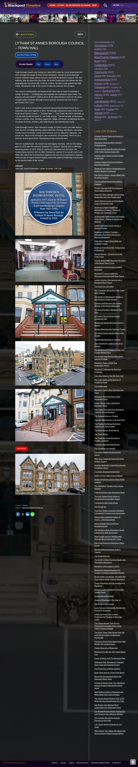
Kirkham (98, 98)
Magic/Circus (117, 106)
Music (99, 109)
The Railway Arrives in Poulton (106, 416)
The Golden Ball (100, 386)
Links (71, 763)
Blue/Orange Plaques (78, 5)
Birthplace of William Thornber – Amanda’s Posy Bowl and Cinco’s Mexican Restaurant (107, 234)
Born (100, 61)
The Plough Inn (100, 507)
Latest (60, 5)
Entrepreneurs (105, 79)
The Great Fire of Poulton (104, 287)
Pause (47, 64)
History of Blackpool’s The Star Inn (107, 600)
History (101, 94)
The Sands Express (102, 556)
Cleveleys (101, 69)
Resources (82, 763)
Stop (56, 64)
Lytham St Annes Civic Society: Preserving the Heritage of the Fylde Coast (108, 616)
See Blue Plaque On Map (26, 55)
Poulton (112, 109)
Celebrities (104, 65)
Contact (116, 763)
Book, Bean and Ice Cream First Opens (109, 673)
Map (94, 5)
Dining (100, 75)
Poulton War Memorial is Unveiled (107, 340)
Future (97, 91)
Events (101, 83)
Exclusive (114, 84)
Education (114, 76)
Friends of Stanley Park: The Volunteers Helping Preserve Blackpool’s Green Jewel (109, 685)
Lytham (101, 105)
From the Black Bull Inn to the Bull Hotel (109, 420)
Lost (121, 102)
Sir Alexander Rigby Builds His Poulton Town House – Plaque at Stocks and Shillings (109, 219)
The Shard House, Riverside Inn (106, 430)
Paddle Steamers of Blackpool (106, 648)
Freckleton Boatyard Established (106, 472)
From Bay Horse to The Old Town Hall (108, 376)
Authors (100, 49)
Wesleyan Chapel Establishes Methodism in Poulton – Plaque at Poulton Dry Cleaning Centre (107, 210)
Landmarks (105, 101)
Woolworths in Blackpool (103, 596)
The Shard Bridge (101, 434)
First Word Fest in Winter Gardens (107, 669)
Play (38, 64)
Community (104, 72)
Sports (100, 117)
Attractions (103, 45)
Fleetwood (102, 87)
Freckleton (116, 87)
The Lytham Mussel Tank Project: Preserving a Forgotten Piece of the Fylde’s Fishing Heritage (107, 626)
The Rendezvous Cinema (104, 604)
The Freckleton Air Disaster (104, 448)
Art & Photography (104, 42)
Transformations (100, 763)
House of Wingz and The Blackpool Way (109, 658)
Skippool (113, 113)
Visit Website (21, 448)
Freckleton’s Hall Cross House (106, 503)
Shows (101, 112)
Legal (63, 763)
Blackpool (105, 53)
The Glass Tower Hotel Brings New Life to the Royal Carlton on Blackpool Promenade (109, 635)
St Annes (115, 117)
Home (52, 5)
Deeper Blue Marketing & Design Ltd (32, 507)
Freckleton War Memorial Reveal (106, 445)
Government (111, 91)
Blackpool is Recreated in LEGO (106, 566)
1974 (80, 34)
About (55, 763)
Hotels (116, 94)
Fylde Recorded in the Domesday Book (109, 493)
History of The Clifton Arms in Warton (108, 476)
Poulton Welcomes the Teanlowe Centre (109, 329)
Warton (97, 120)
